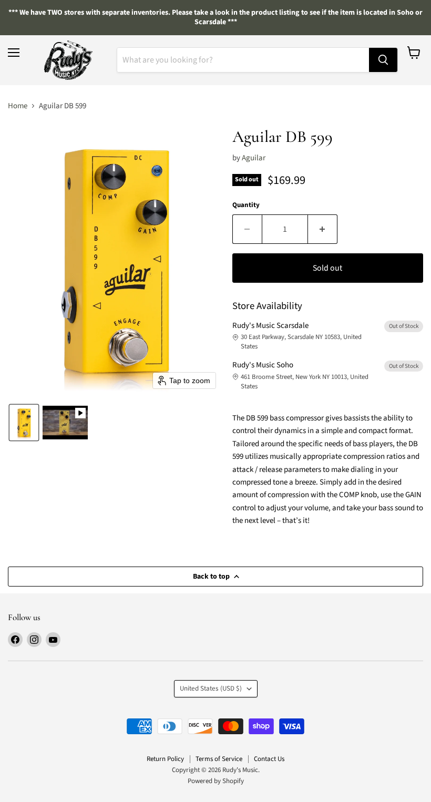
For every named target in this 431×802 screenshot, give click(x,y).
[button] (23, 422)
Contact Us (269, 759)
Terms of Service (219, 759)
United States (211, 688)
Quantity (246, 205)
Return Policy (165, 759)
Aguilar (253, 157)
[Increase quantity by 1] (322, 229)
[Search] (383, 60)
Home (17, 105)
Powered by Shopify (216, 781)
